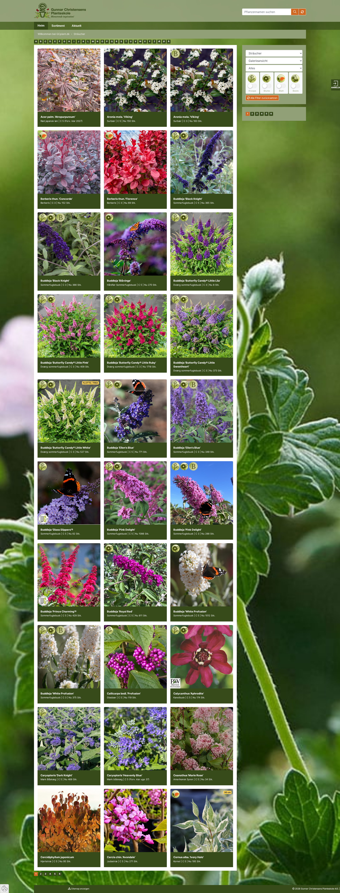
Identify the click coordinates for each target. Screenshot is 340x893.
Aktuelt (76, 25)
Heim (41, 25)
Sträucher (79, 33)
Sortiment (58, 25)
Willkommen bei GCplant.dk (54, 33)
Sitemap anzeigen (80, 888)
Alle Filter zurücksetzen (263, 97)
